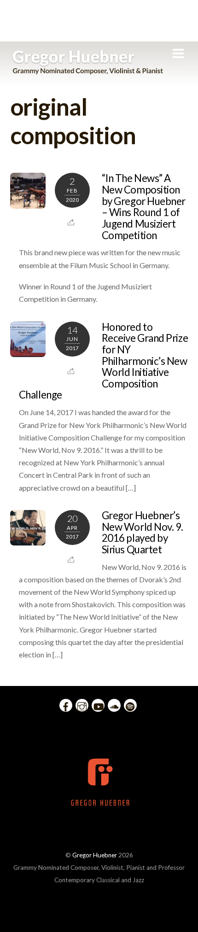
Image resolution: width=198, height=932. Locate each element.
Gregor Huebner (94, 855)
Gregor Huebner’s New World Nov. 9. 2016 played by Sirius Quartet (142, 532)
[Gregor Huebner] (87, 70)
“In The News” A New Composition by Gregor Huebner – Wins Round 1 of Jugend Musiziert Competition (144, 206)
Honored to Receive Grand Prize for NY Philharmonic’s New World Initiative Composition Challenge (103, 361)
